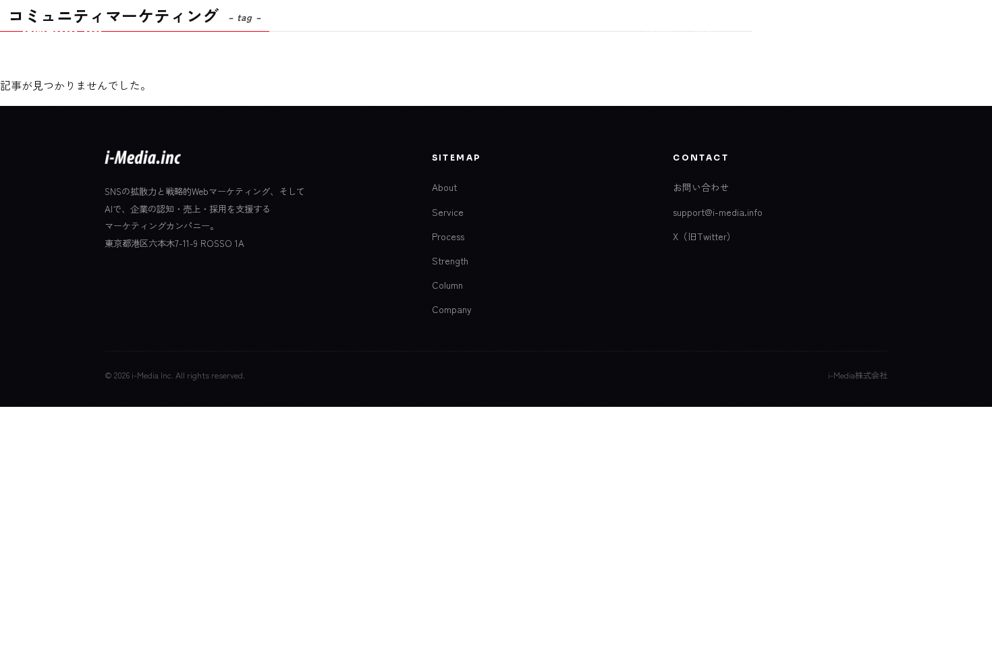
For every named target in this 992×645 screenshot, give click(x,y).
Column (811, 29)
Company (866, 29)
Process (759, 29)
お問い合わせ (701, 187)
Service (707, 29)
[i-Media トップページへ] (143, 161)
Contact (938, 29)
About (659, 29)
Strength (450, 260)
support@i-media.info (718, 212)
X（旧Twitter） (704, 236)
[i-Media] (63, 29)
